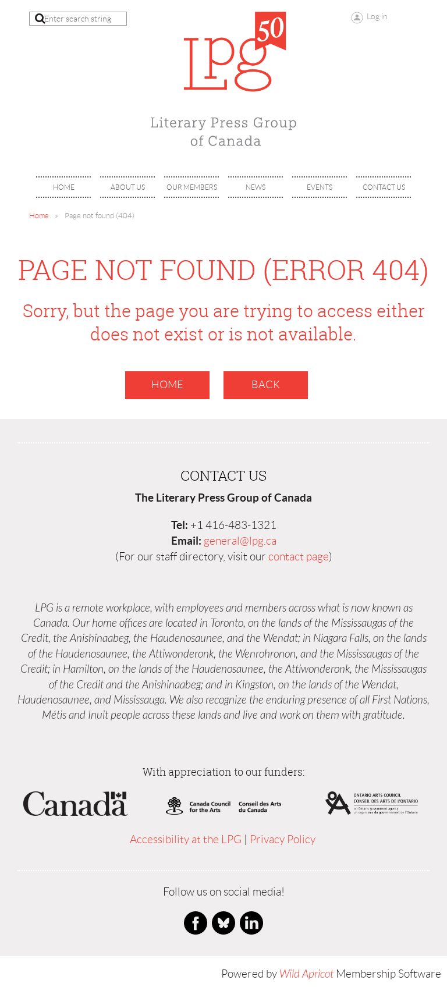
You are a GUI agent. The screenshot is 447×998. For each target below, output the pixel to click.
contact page (298, 557)
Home (39, 215)
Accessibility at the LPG (186, 839)
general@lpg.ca (240, 541)
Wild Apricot (306, 974)
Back (265, 384)
